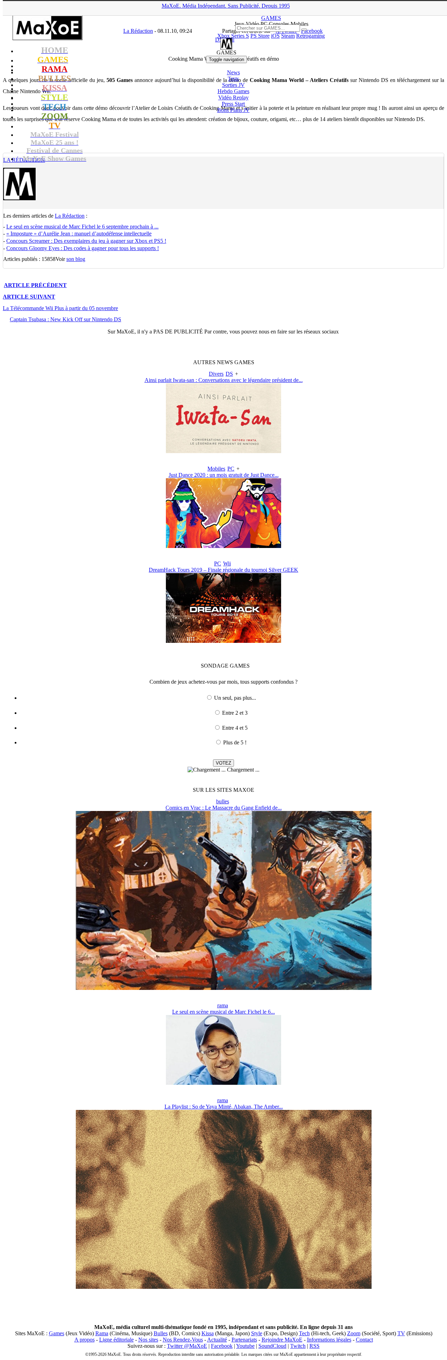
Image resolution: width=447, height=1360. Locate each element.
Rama (101, 1333)
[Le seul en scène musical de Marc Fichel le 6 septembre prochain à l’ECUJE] (223, 1083)
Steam (288, 36)
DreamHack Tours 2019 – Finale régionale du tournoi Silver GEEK (223, 570)
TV (401, 1333)
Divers (216, 374)
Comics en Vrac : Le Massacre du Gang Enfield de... (224, 808)
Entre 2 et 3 (235, 713)
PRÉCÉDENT (35, 285)
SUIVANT (29, 297)
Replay (233, 97)
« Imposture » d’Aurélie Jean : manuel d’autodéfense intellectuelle (79, 233)
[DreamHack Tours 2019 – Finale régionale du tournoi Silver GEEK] (223, 641)
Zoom (353, 1333)
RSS (314, 1346)
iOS (275, 36)
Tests (233, 79)
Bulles (161, 1333)
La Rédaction (70, 216)
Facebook (222, 1346)
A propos (84, 1340)
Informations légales (329, 1340)
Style (256, 1333)
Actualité (217, 1340)
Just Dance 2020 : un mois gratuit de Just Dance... (224, 475)
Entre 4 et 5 (235, 728)
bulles (222, 801)
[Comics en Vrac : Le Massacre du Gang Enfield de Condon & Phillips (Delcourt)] (224, 988)
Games (56, 1333)
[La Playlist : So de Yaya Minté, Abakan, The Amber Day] (224, 1287)
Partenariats (244, 1340)
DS (229, 374)
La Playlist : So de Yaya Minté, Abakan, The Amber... (223, 1107)
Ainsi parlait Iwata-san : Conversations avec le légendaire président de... (224, 380)
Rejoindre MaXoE (282, 1340)
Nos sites (148, 1340)
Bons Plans (233, 110)
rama (222, 1005)
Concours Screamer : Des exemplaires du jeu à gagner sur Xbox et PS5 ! (86, 241)
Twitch (298, 1346)
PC (230, 469)
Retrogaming (310, 36)
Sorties (233, 85)
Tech (304, 1333)
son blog (75, 259)
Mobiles (216, 469)
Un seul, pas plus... (235, 698)
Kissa (207, 1333)
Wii (227, 563)
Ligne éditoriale (116, 1340)
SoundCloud (272, 1346)
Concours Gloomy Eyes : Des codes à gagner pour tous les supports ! (82, 248)
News (233, 72)
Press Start (233, 104)
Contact (364, 1340)
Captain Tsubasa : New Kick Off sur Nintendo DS (65, 319)
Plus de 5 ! (235, 742)
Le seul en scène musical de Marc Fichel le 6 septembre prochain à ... (82, 227)
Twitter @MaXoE (187, 1346)
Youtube (245, 1346)
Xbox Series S (233, 36)
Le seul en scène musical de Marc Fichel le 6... (223, 1012)
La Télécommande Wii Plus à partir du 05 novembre (60, 308)
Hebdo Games (233, 91)
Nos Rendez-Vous (183, 1340)
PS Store (260, 36)
